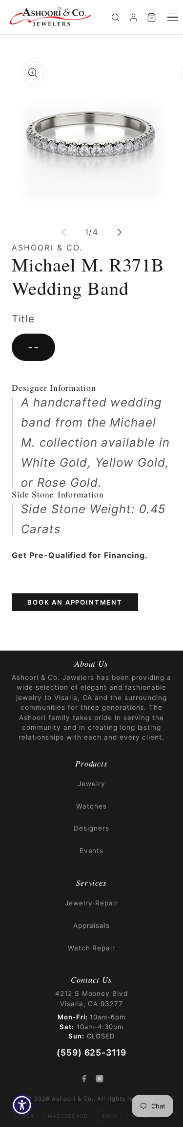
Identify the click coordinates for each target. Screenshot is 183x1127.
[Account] (133, 17)
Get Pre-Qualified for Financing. (80, 555)
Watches (91, 806)
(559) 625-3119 (91, 1052)
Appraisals (91, 925)
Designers (91, 828)
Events (92, 851)
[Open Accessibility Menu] (22, 1105)
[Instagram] (99, 1078)
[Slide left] (63, 232)
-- (33, 347)
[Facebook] (84, 1078)
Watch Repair (92, 948)
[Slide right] (119, 232)
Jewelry (91, 784)
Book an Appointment (74, 602)
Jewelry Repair (91, 903)
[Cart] (151, 17)
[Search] (115, 17)
